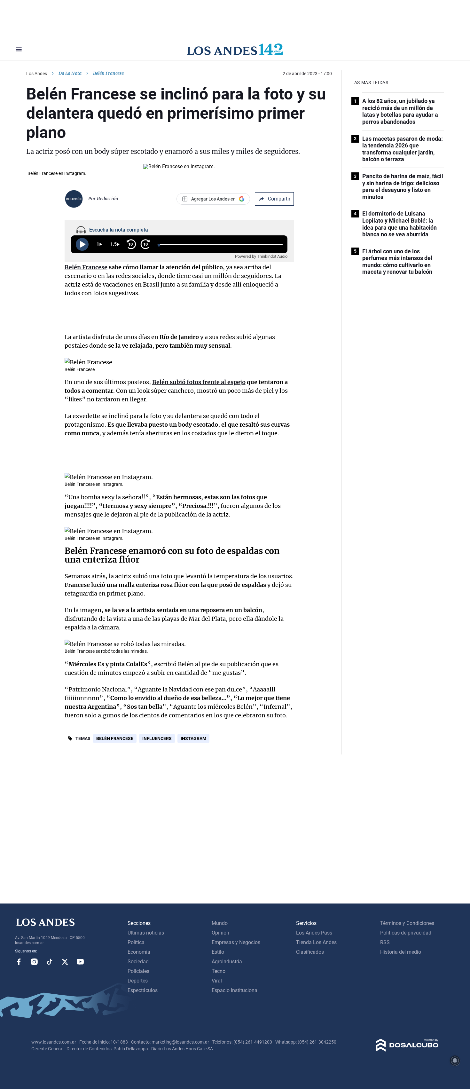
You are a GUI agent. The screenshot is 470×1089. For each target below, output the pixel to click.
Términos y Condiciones (407, 923)
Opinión (220, 933)
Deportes (138, 981)
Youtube (80, 962)
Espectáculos (143, 990)
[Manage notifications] (455, 1060)
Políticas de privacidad (405, 933)
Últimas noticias (146, 933)
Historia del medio (400, 952)
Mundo (220, 923)
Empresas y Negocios (236, 942)
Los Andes (36, 73)
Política (136, 942)
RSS (385, 942)
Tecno (218, 971)
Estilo (218, 952)
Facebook (19, 962)
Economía (139, 952)
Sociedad (138, 962)
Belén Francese (114, 738)
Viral (217, 981)
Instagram (193, 738)
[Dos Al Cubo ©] (407, 1050)
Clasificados (310, 952)
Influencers (157, 738)
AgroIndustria (227, 962)
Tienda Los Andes (316, 942)
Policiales (138, 971)
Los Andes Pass (314, 933)
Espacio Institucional (235, 990)
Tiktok (49, 962)
